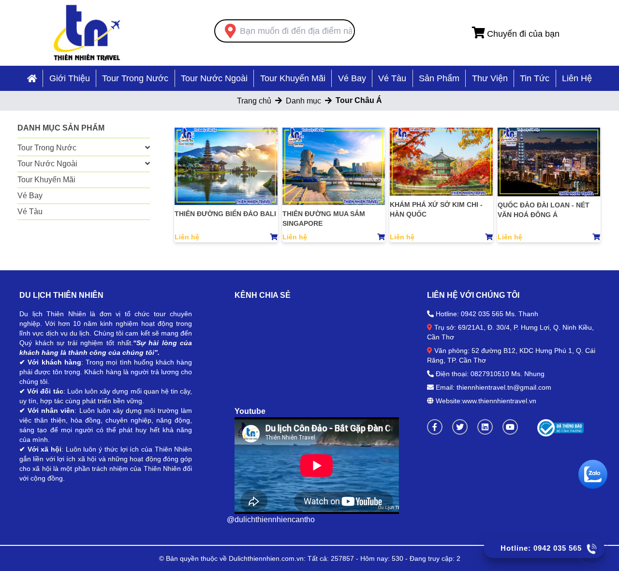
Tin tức (534, 78)
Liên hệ (577, 78)
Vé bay (352, 78)
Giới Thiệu (69, 78)
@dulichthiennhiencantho (271, 519)
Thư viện (490, 78)
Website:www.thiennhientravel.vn (485, 401)
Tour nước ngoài (214, 78)
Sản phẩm (439, 78)
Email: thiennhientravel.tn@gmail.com (493, 387)
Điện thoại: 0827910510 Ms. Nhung (490, 374)
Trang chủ (254, 101)
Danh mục (303, 101)
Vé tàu (392, 78)
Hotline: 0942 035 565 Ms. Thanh (487, 314)
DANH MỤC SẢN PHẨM (60, 128)
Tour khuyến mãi (292, 78)
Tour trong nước (135, 78)
